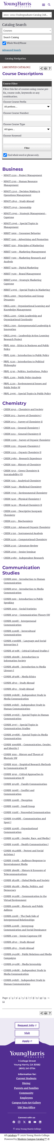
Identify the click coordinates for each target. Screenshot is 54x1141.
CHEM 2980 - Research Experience (23, 458)
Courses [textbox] (7, 30)
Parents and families (26, 1088)
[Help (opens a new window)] (50, 68)
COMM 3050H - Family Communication (25, 784)
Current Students (26, 1078)
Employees (26, 1097)
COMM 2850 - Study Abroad (19, 682)
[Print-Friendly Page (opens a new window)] (45, 68)
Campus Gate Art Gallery (26, 1102)
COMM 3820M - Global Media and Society (26, 880)
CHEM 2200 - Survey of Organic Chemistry (27, 440)
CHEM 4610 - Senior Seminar (20, 551)
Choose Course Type (14, 124)
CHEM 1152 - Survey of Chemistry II (23, 421)
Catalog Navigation (15, 58)
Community (26, 1093)
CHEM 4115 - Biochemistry (18, 521)
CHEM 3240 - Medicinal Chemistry (23, 486)
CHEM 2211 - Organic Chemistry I (22, 446)
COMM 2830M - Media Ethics (20, 676)
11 (45, 998)
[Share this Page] (41, 68)
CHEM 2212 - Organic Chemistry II (22, 452)
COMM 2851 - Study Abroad (19, 689)
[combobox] (27, 14)
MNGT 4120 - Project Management (23, 175)
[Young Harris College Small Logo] (17, 4)
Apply (26, 1041)
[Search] (49, 37)
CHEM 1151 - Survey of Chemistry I (22, 415)
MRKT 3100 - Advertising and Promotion (26, 239)
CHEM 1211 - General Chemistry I (22, 427)
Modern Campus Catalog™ (32, 1139)
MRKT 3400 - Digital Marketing (21, 267)
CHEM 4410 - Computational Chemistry (25, 539)
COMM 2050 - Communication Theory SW (27, 614)
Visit (27, 1033)
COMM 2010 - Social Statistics (20, 608)
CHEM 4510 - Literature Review (21, 545)
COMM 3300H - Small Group (19, 806)
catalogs (12, 1135)
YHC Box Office (26, 1107)
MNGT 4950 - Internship (17, 207)
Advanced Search (11, 50)
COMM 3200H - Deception (18, 800)
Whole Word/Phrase (16, 43)
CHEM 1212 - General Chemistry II (22, 434)
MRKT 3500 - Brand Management (22, 273)
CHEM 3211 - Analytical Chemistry (22, 480)
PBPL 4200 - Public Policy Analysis (22, 377)
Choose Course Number (16, 113)
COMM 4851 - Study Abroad (19, 948)
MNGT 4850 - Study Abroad (19, 201)
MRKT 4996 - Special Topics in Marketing (27, 289)
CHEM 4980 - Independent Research (24, 557)
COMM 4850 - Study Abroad (19, 942)
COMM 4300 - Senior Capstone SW (23, 936)
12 (3, 1001)
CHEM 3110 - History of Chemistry (22, 464)
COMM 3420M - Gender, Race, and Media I (27, 838)
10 (41, 998)
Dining (26, 1083)
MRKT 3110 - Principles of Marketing (24, 245)
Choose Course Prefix (14, 101)
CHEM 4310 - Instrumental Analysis (23, 533)
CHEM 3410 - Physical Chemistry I (22, 499)
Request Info (26, 1025)
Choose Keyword (12, 135)
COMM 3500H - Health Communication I (26, 844)
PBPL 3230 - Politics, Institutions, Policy (26, 371)
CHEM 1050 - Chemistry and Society (23, 409)
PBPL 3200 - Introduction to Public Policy (26, 355)
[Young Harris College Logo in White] (27, 1057)
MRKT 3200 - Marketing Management (25, 251)
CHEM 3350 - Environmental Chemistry (25, 492)
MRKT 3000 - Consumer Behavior (22, 233)
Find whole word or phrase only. (23, 155)
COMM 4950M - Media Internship (22, 964)
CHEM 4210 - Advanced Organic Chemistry (27, 527)
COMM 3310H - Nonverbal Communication (27, 812)
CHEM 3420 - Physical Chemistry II (23, 505)
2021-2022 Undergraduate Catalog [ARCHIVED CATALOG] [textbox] (27, 14)
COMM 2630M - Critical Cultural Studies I (26, 650)
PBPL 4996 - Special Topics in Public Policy (27, 393)
